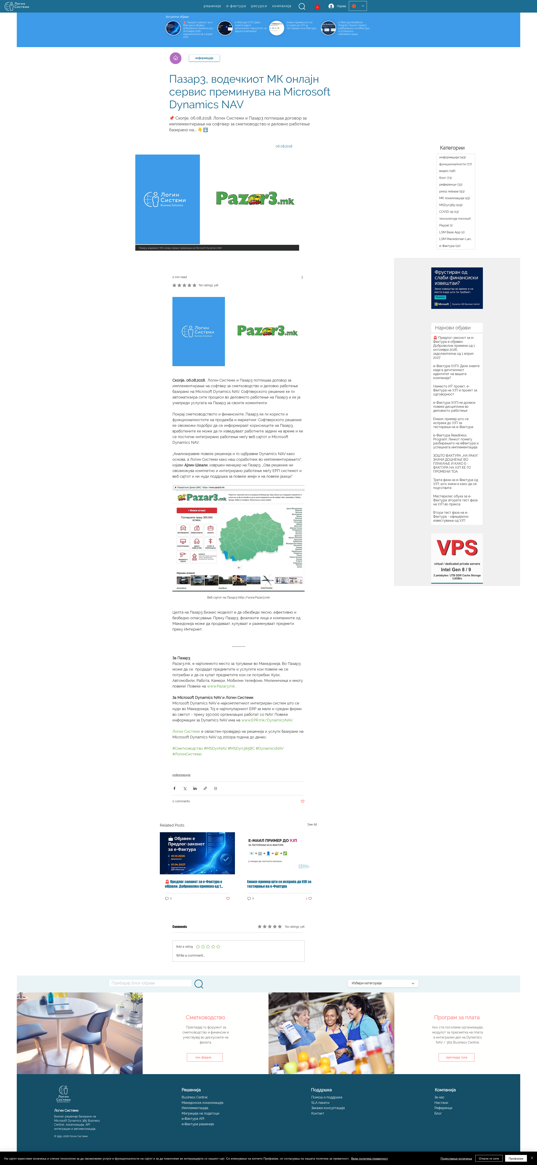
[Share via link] (205, 788)
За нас (439, 1097)
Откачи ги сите (489, 1158)
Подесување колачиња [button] (456, 1158)
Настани (441, 1103)
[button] (302, 6)
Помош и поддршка (326, 1097)
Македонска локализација (202, 1103)
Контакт (317, 1113)
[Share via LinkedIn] (195, 788)
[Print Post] (216, 788)
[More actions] (302, 277)
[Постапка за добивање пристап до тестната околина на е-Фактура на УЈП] (279, 853)
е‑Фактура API (193, 1119)
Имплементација (195, 1108)
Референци (443, 1108)
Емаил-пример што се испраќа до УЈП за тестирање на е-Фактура (279, 884)
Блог (438, 1113)
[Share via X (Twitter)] (185, 788)
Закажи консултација (328, 1108)
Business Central (194, 1097)
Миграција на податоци (200, 1113)
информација (181, 775)
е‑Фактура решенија (198, 1124)
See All (312, 824)
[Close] (531, 1158)
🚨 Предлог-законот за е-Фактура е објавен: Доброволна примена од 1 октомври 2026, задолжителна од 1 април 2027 (193, 884)
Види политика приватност (369, 1158)
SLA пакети (320, 1103)
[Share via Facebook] (174, 788)
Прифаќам (516, 1158)
